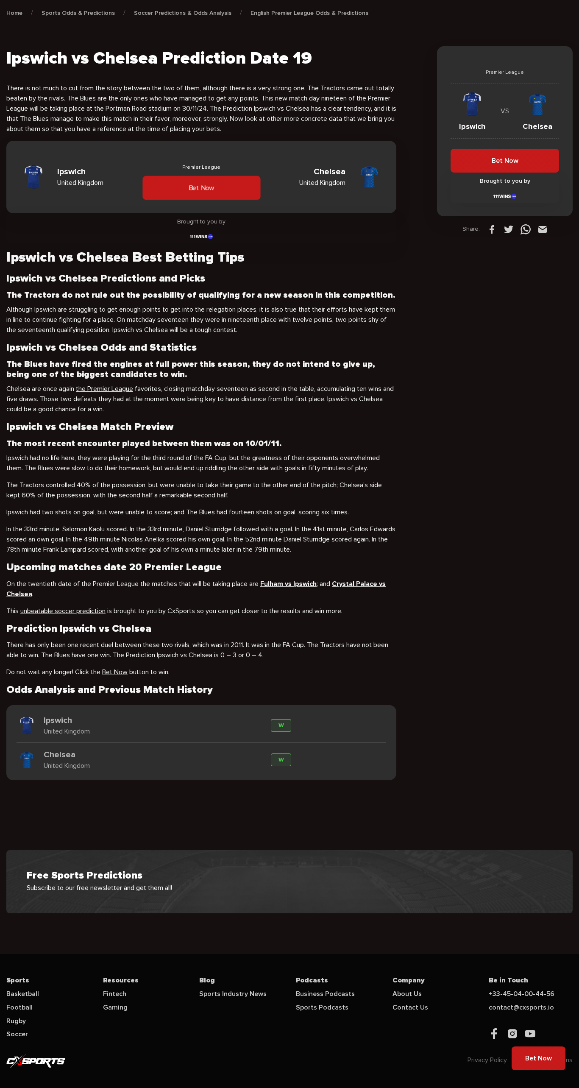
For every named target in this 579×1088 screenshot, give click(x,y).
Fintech (114, 994)
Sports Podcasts (322, 1007)
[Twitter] (509, 229)
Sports (17, 980)
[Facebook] (492, 229)
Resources (121, 980)
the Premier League (104, 389)
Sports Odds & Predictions (78, 13)
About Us (407, 994)
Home (14, 13)
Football (19, 1007)
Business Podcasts (325, 994)
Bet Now (201, 187)
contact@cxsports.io (521, 1007)
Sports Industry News (233, 994)
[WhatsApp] (526, 229)
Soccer (17, 1034)
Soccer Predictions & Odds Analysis (182, 13)
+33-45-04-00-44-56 (521, 994)
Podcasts (312, 980)
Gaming (115, 1007)
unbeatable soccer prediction (63, 611)
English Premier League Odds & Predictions (309, 13)
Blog (207, 980)
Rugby (16, 1021)
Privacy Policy (487, 1060)
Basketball (22, 994)
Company (408, 980)
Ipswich (17, 512)
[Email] (542, 229)
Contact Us (410, 1007)
